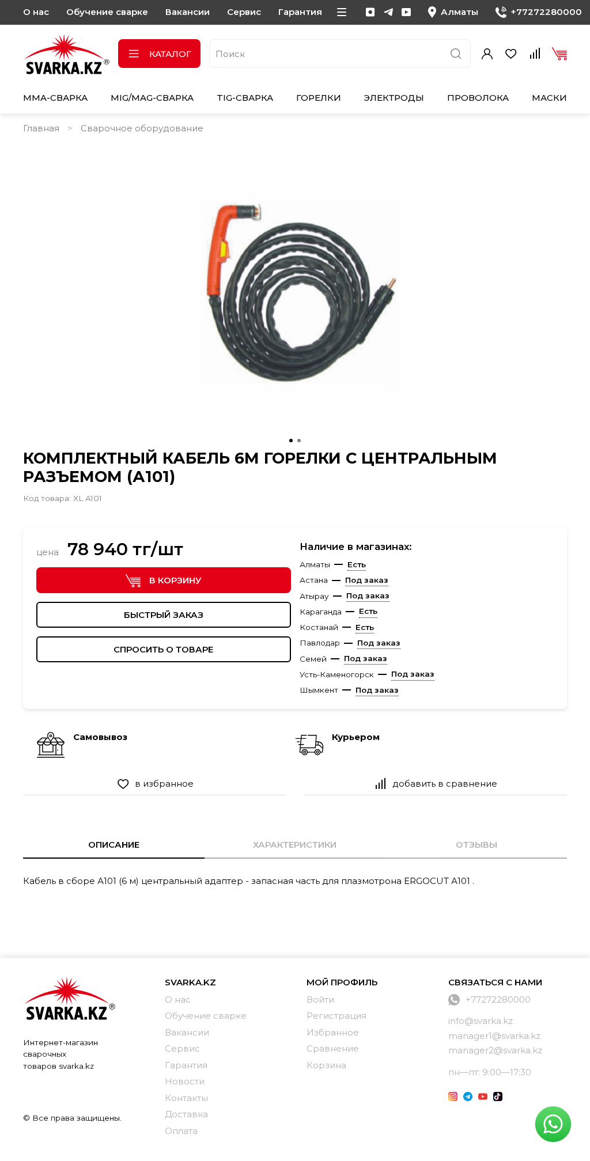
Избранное (333, 1032)
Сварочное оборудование (142, 128)
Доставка (186, 1114)
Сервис (244, 11)
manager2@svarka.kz (495, 1050)
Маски (549, 97)
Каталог (170, 53)
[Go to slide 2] (299, 440)
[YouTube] (406, 12)
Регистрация (336, 1015)
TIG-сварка (245, 97)
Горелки (318, 97)
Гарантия (300, 11)
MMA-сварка (55, 97)
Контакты (186, 1097)
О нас (36, 11)
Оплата (181, 1130)
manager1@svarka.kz (494, 1035)
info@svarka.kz (480, 1020)
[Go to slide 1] (291, 440)
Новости (185, 1081)
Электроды (394, 97)
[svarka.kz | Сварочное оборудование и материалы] (69, 998)
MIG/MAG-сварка (152, 97)
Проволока (478, 97)
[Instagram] (370, 12)
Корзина (326, 1065)
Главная (41, 128)
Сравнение (333, 1048)
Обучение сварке (107, 11)
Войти (320, 999)
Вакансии (187, 11)
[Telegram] (388, 12)
